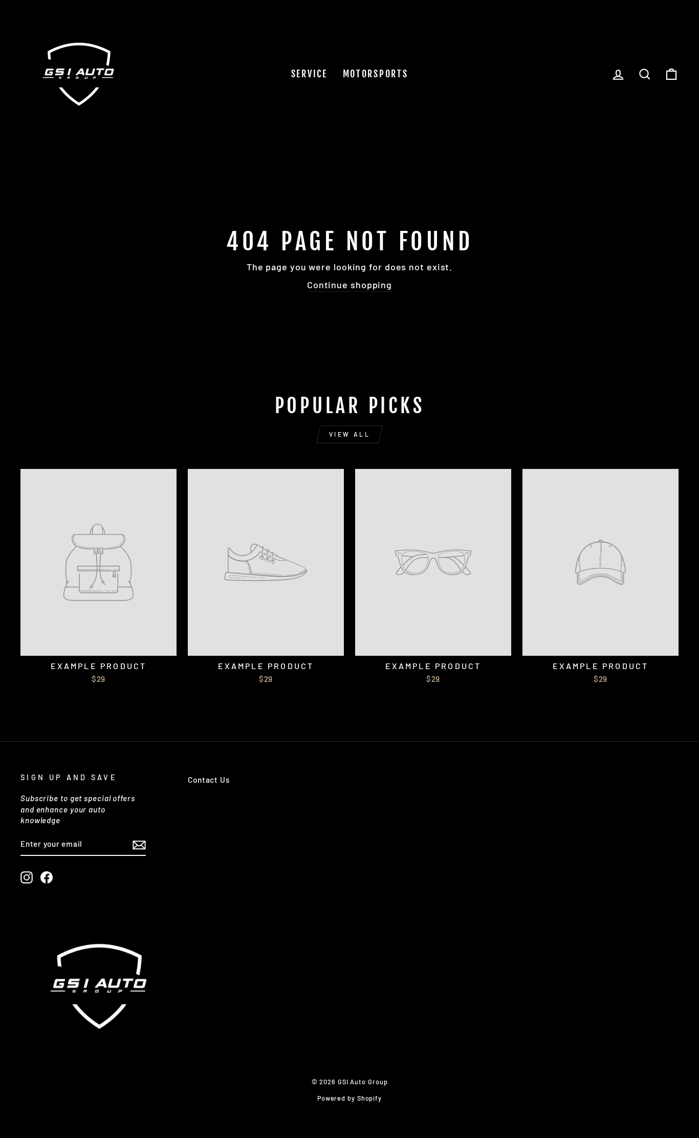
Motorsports (375, 73)
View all (349, 434)
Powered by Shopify (349, 1098)
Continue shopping (349, 284)
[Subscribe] (139, 844)
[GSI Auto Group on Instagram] (26, 877)
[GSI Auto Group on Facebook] (46, 877)
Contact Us (209, 779)
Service (309, 73)
